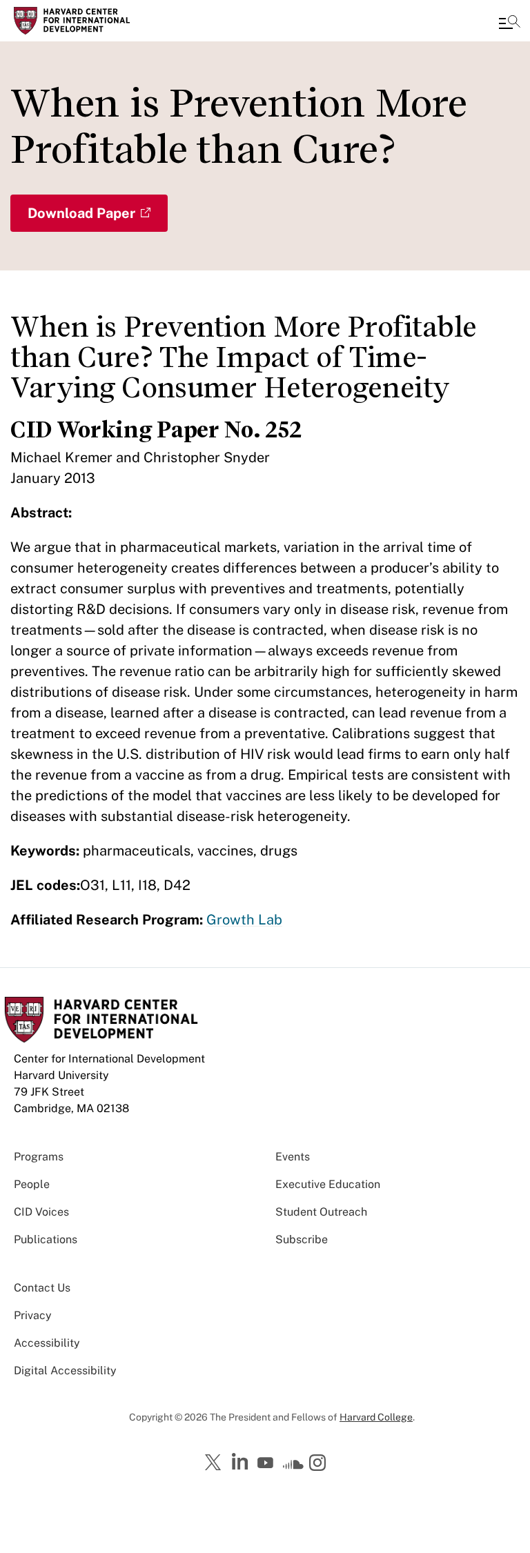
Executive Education (327, 1184)
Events (292, 1156)
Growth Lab (244, 919)
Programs (38, 1156)
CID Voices (41, 1211)
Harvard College (376, 1417)
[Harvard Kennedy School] (93, 20)
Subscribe (301, 1239)
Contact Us (42, 1287)
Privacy (33, 1315)
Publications (45, 1239)
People (32, 1184)
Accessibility (47, 1342)
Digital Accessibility (65, 1370)
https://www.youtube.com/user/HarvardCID (267, 1463)
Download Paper (81, 213)
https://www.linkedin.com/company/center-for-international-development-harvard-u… (241, 1462)
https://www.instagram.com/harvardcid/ (319, 1464)
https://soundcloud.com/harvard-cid (293, 1467)
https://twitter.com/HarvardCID (215, 1463)
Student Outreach (321, 1211)
